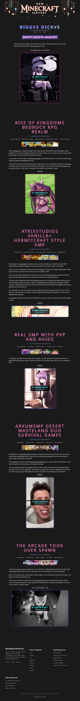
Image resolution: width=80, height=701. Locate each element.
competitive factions (40, 346)
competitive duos (30, 442)
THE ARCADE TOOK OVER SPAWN (40, 547)
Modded (32, 670)
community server (25, 454)
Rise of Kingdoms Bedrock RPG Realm (40, 127)
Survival (44, 32)
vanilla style (60, 346)
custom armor (41, 580)
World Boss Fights (58, 557)
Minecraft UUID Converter (61, 665)
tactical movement (58, 442)
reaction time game (40, 557)
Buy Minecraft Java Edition (13, 680)
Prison (31, 668)
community (23, 264)
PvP (40, 32)
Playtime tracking (51, 252)
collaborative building (28, 252)
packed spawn (20, 557)
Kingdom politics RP (39, 139)
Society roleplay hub (65, 139)
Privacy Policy (37, 696)
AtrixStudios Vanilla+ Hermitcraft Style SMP (40, 238)
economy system (35, 158)
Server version (35, 46)
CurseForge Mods (58, 663)
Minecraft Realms (10, 685)
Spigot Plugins (57, 658)
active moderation (21, 346)
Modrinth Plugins (58, 660)
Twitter (13, 662)
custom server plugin (40, 252)
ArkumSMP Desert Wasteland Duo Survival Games (40, 430)
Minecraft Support (10, 688)
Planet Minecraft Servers (60, 655)
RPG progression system (52, 139)
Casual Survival (18, 252)
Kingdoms (17, 151)
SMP (31, 653)
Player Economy (29, 557)
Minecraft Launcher (11, 683)
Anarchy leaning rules (15, 139)
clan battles (30, 346)
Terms (44, 696)
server (42, 269)
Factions (32, 665)
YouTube (18, 662)
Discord (64, 166)
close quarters (20, 442)
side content (49, 557)
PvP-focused (49, 442)
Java (43, 469)
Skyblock (32, 660)
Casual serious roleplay (27, 139)
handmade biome (40, 442)
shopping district (62, 252)
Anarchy (35, 32)
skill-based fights (51, 346)
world (41, 282)
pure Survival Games (37, 462)
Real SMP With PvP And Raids (40, 336)
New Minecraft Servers (15, 649)
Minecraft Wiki (57, 653)
